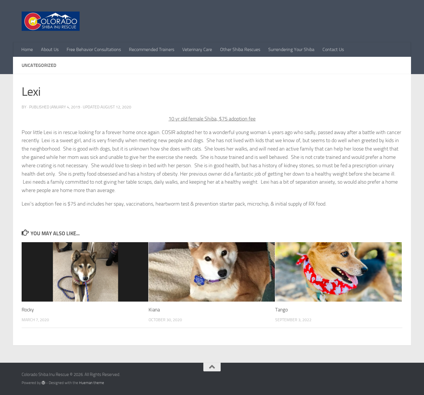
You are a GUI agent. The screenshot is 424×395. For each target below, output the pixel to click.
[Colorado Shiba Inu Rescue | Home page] (51, 21)
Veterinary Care (197, 49)
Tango (281, 310)
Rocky (28, 310)
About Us (50, 49)
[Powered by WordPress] (43, 383)
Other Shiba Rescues (240, 49)
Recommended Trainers (151, 49)
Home (27, 49)
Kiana (154, 310)
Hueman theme (91, 383)
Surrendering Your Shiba (291, 49)
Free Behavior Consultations (94, 49)
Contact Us (333, 49)
